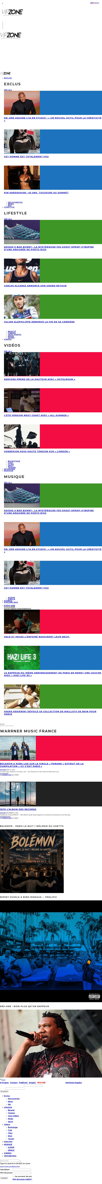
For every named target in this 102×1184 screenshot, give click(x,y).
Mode (11, 336)
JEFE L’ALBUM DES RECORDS (18, 809)
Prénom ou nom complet (12, 1085)
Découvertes (15, 202)
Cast (10, 463)
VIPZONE (3, 769)
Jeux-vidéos (14, 335)
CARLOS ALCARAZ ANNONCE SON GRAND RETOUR (35, 286)
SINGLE (11, 1150)
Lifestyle (9, 207)
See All (8, 90)
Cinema (12, 333)
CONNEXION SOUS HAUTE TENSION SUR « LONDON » (37, 451)
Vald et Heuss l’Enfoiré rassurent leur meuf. (37, 637)
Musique (7, 816)
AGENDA (7, 1153)
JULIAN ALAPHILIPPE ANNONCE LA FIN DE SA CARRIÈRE (39, 322)
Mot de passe (6, 1173)
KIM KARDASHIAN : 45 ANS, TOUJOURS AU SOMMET (36, 192)
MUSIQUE (8, 471)
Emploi (32, 1083)
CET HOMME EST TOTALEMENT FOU (26, 156)
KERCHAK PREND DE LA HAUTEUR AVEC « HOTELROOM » (39, 379)
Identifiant (5, 1169)
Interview (8, 1142)
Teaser (11, 1139)
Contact (14, 1083)
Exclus (8, 78)
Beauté (12, 331)
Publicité (23, 1083)
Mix (9, 1104)
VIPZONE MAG (11, 602)
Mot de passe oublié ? (22, 1179)
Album (2, 816)
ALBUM (11, 598)
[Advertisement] (51, 57)
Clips (11, 464)
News (11, 204)
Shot (11, 466)
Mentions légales (73, 1083)
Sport (10, 1122)
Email (2, 1088)
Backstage (14, 461)
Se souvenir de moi (23, 1176)
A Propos (4, 1083)
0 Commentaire (5, 775)
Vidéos (8, 339)
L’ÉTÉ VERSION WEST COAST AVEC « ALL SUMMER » (36, 415)
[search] (20, 1161)
